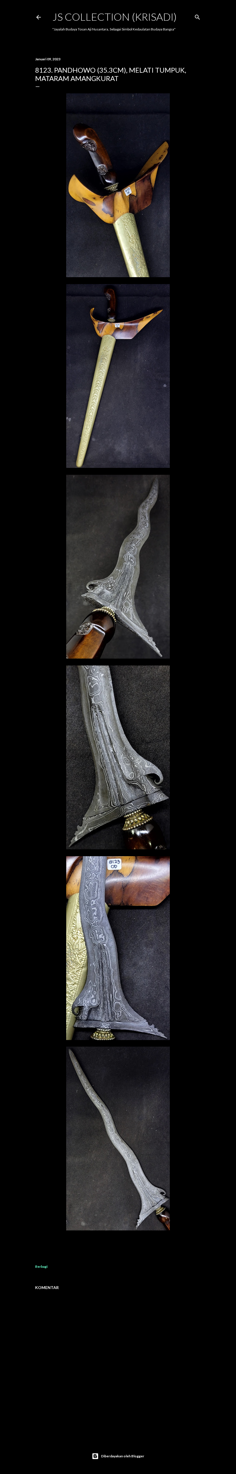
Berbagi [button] (41, 1266)
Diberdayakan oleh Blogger (122, 1456)
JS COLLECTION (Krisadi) (114, 16)
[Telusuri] (197, 16)
